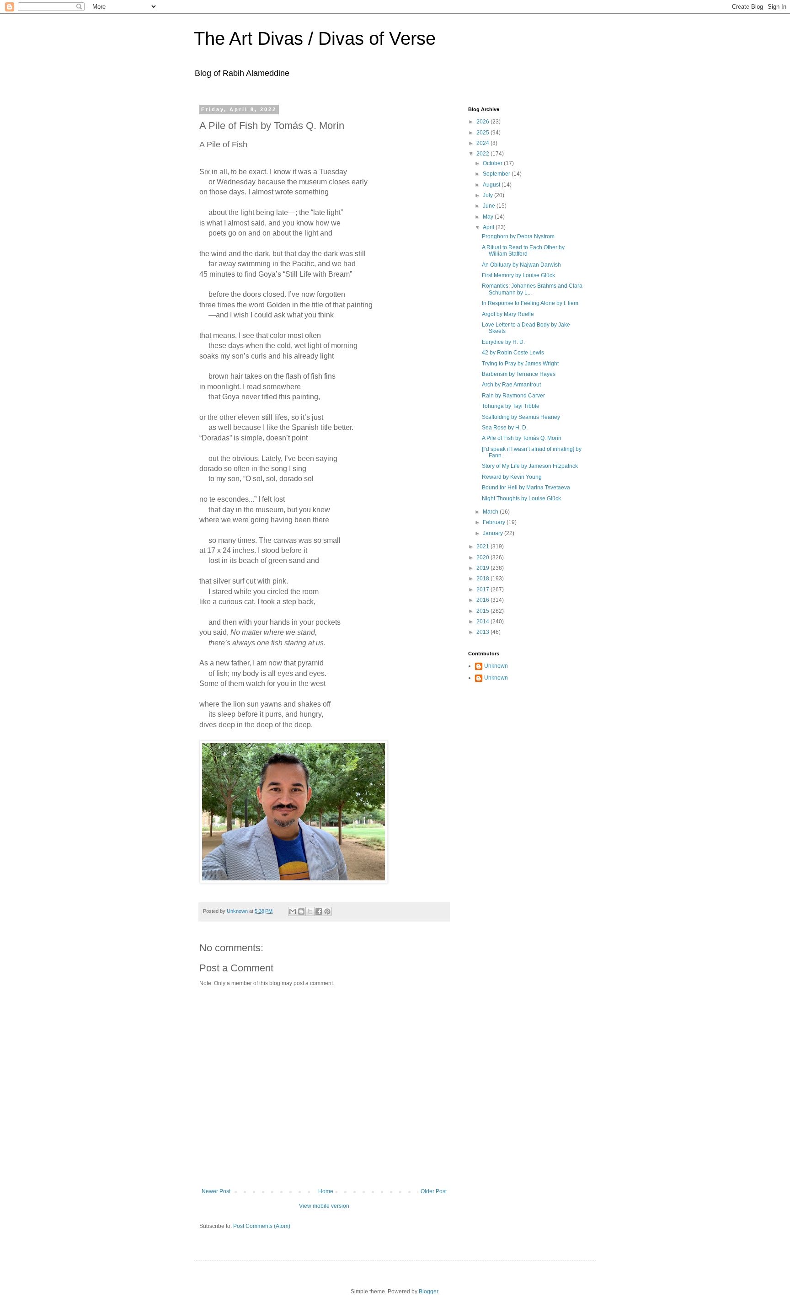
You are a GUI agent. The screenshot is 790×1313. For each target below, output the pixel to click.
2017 (483, 589)
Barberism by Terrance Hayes (518, 374)
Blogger (428, 1291)
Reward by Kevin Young (512, 477)
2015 (483, 611)
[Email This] (292, 911)
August (492, 185)
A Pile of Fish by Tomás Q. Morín (521, 438)
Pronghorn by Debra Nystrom (518, 236)
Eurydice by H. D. (503, 342)
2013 (483, 632)
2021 (483, 546)
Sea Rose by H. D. (505, 427)
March (491, 512)
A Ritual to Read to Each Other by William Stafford (523, 250)
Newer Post (216, 1191)
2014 (483, 621)
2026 (483, 121)
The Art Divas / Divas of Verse (315, 38)
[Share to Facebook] (318, 911)
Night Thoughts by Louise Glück (521, 498)
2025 (483, 132)
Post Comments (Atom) (261, 1226)
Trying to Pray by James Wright (520, 363)
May (489, 217)
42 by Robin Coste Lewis (513, 352)
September (497, 174)
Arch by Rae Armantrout (511, 384)
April (489, 227)
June (489, 206)
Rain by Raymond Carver (513, 395)
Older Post (434, 1191)
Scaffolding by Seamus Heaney (521, 417)
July (488, 195)
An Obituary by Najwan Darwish (521, 265)
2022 (483, 153)
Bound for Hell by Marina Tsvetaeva (526, 487)
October (493, 163)
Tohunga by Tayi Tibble (510, 406)
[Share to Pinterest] (327, 911)
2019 (483, 568)
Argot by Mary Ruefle (508, 314)
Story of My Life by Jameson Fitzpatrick (530, 466)
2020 (483, 557)
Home (325, 1191)
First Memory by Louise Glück (518, 275)
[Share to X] (310, 911)
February (495, 522)
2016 (483, 600)
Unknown (496, 666)
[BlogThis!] (301, 911)
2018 (483, 578)
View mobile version (324, 1206)
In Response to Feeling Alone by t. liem (530, 303)
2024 (483, 143)
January (493, 533)
